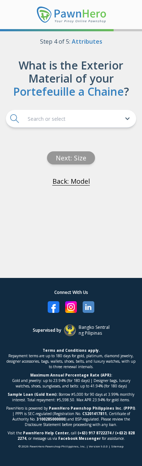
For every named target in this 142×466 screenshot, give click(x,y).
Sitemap (117, 446)
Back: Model (71, 181)
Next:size (71, 158)
